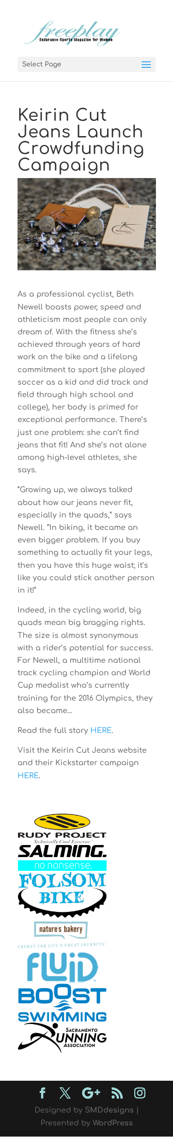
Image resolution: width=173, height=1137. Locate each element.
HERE (101, 730)
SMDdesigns (109, 1110)
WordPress (113, 1123)
